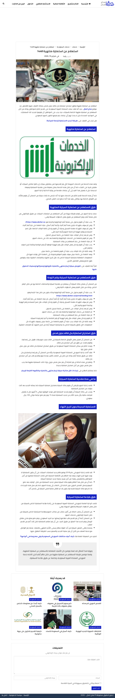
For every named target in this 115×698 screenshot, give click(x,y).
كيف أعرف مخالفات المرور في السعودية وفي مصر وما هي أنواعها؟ (47, 536)
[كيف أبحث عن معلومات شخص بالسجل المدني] (28, 591)
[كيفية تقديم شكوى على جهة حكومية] (28, 619)
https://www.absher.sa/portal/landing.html (74, 295)
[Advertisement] (57, 24)
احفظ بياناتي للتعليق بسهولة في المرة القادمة (80, 683)
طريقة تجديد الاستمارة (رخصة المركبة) (62, 120)
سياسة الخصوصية (15, 695)
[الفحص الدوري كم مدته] (87, 591)
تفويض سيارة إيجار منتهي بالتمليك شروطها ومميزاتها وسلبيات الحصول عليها (59, 267)
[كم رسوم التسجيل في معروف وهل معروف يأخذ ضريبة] (57, 591)
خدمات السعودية (95, 599)
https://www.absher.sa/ (35, 222)
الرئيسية (84, 3)
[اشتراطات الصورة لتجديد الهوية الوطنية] (87, 619)
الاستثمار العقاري (43, 3)
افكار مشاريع (73, 3)
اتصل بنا (4, 695)
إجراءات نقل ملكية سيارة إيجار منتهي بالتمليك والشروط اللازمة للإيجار (49, 370)
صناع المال (87, 109)
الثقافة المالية (59, 3)
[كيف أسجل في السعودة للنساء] (57, 619)
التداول (30, 3)
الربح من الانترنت (18, 3)
